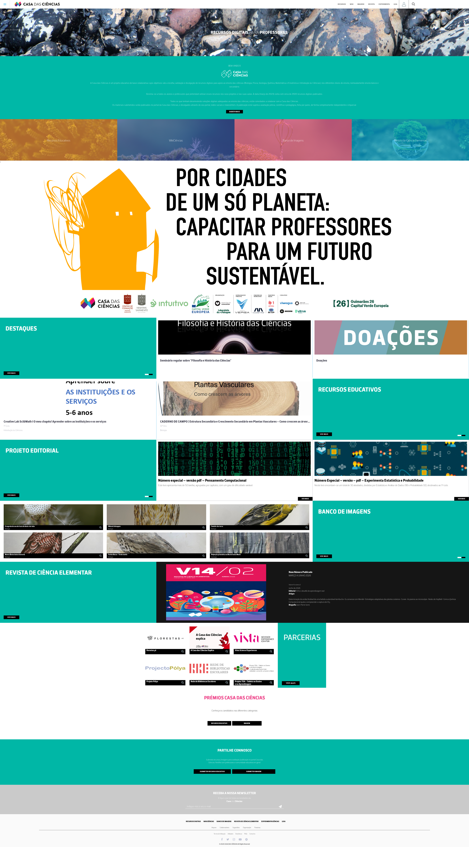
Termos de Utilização (219, 834)
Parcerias (257, 827)
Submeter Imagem (253, 771)
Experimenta (384, 4)
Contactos (252, 834)
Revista (371, 4)
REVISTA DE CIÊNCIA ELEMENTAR (246, 821)
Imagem (247, 723)
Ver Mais (11, 373)
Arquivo (214, 827)
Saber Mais (234, 112)
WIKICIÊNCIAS (208, 821)
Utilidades (230, 834)
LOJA (283, 821)
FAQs (245, 834)
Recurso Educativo (219, 723)
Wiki (351, 4)
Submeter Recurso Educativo (212, 771)
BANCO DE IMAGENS (224, 821)
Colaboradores (224, 827)
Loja (395, 4)
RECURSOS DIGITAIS (193, 821)
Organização (247, 827)
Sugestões (236, 827)
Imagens (360, 4)
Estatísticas (238, 834)
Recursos (342, 4)
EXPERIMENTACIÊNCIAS (270, 821)
